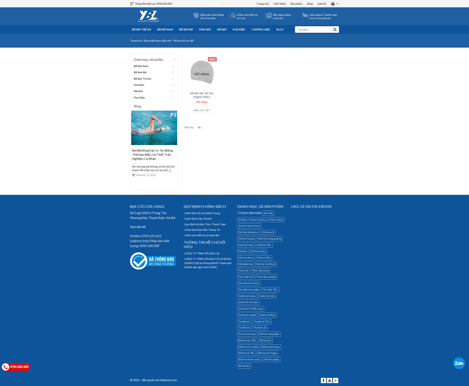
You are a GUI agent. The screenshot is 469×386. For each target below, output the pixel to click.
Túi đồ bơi (244, 327)
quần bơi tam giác (248, 302)
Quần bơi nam (267, 295)
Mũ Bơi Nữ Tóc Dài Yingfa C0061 (201, 95)
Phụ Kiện (239, 29)
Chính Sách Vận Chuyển (198, 218)
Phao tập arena (260, 270)
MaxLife (242, 251)
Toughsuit (244, 321)
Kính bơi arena (246, 238)
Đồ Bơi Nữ (186, 29)
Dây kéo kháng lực (248, 232)
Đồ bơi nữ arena (270, 346)
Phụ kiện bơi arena (248, 283)
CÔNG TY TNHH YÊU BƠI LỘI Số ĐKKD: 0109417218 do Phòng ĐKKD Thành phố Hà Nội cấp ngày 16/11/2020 (208, 263)
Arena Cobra (276, 219)
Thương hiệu (260, 29)
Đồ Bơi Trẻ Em (141, 29)
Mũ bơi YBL (263, 257)
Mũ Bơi (221, 29)
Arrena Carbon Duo (249, 225)
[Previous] (133, 147)
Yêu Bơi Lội (260, 327)
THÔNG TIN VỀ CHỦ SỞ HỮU (204, 244)
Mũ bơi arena (258, 251)
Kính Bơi (205, 29)
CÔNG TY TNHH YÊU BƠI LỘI (202, 253)
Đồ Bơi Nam (165, 29)
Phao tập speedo (266, 276)
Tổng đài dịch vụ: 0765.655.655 (153, 3)
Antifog (242, 219)
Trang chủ (262, 3)
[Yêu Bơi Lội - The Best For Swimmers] (148, 16)
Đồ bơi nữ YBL (246, 353)
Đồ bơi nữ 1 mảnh (248, 346)
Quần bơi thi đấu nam (250, 308)
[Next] (175, 147)
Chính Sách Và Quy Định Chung (202, 213)
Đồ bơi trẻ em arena (249, 359)
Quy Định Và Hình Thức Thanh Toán (205, 224)
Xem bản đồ (138, 227)
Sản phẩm (296, 3)
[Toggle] (172, 66)
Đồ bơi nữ (265, 340)
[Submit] (335, 29)
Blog (310, 3)
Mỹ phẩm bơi (245, 264)
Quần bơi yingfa (247, 314)
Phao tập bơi (245, 276)
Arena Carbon (257, 219)
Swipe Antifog (267, 314)
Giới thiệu (279, 3)
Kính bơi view (245, 245)
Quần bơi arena (246, 295)
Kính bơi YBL (264, 245)
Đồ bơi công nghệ (269, 334)
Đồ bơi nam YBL (247, 340)
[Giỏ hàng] (335, 3)
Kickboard (268, 232)
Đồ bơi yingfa (271, 359)
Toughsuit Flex (262, 321)
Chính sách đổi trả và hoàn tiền (201, 235)
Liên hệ (321, 3)
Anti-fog (267, 213)
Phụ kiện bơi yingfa (248, 289)
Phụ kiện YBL (270, 289)
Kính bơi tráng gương (269, 238)
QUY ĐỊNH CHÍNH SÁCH (205, 206)
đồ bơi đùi (244, 365)
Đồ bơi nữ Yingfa (267, 353)
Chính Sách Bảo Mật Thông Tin (202, 229)
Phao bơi (243, 270)
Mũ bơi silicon (246, 257)
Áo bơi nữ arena (247, 334)
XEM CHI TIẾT (201, 110)
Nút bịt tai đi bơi (266, 264)
